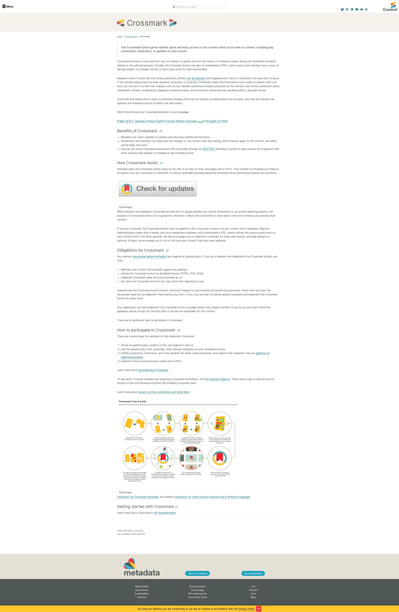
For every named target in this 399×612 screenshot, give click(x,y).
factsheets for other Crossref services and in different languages (212, 496)
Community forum (197, 597)
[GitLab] (361, 9)
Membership (142, 586)
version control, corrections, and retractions (163, 392)
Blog (253, 597)
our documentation (165, 512)
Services (141, 597)
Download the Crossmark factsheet (138, 496)
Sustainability (142, 593)
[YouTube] (356, 9)
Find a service (131, 36)
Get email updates (253, 573)
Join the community (197, 573)
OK (258, 608)
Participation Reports (217, 379)
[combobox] (199, 6)
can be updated (196, 78)
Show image (125, 207)
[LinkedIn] (352, 9)
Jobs (253, 593)
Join (253, 586)
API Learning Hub (197, 593)
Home (119, 36)
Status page (197, 590)
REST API (208, 148)
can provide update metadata (149, 256)
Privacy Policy (246, 608)
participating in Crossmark (153, 370)
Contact (253, 590)
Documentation (197, 586)
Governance (141, 590)
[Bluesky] (342, 9)
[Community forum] (366, 9)
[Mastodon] (347, 9)
